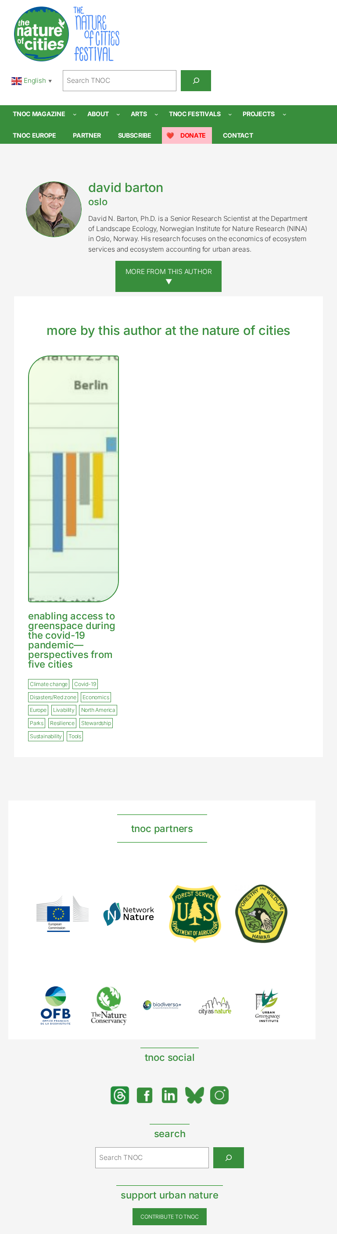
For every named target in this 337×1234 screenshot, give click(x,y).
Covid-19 (85, 684)
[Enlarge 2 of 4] (143, 913)
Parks (36, 723)
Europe (38, 710)
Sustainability (46, 736)
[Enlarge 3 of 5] (170, 1011)
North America (98, 710)
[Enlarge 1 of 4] (77, 907)
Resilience (62, 723)
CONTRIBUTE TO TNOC (169, 1216)
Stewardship (96, 723)
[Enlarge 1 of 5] (64, 997)
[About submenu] (118, 114)
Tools (74, 736)
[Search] (196, 81)
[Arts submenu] (156, 114)
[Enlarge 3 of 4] (209, 896)
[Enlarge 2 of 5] (117, 996)
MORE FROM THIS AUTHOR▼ (168, 276)
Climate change (49, 684)
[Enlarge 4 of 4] (276, 896)
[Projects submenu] (285, 114)
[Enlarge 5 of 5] (276, 997)
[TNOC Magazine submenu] (75, 114)
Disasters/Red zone (53, 697)
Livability (64, 710)
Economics (95, 697)
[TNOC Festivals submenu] (230, 114)
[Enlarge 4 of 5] (223, 1005)
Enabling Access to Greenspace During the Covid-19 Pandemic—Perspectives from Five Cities (71, 640)
